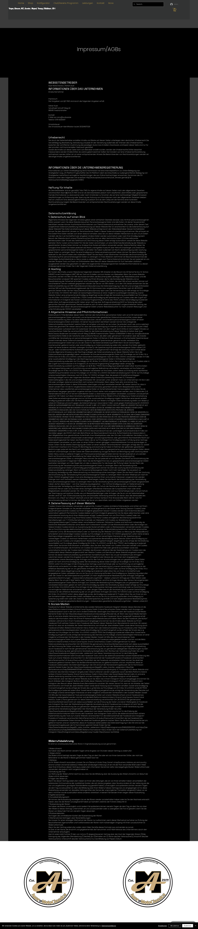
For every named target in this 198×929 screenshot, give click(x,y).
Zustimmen (187, 926)
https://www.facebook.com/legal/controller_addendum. (71, 653)
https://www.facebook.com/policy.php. (101, 669)
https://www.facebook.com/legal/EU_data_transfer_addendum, (99, 667)
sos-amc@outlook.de (140, 333)
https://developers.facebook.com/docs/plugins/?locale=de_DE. (94, 614)
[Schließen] (195, 925)
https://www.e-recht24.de (109, 732)
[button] (175, 9)
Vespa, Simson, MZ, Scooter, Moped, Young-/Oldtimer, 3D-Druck (34, 8)
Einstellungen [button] (162, 926)
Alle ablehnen (174, 926)
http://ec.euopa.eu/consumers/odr (100, 177)
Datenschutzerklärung (109, 926)
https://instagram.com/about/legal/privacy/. (75, 732)
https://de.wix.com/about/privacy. (87, 286)
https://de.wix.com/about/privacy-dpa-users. (91, 290)
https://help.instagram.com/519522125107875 (117, 727)
